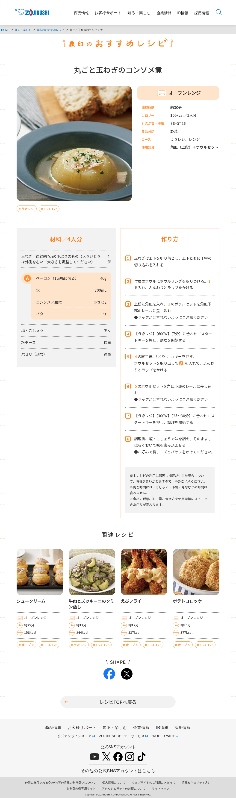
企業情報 (164, 12)
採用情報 (201, 12)
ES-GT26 (50, 208)
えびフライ (131, 601)
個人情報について (114, 782)
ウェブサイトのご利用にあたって (153, 782)
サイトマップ (160, 788)
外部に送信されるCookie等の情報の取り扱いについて (60, 782)
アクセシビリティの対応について (124, 788)
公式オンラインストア (74, 735)
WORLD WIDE (163, 735)
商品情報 (81, 12)
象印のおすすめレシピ (50, 29)
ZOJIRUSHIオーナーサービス (122, 735)
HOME (5, 29)
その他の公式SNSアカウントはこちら (118, 770)
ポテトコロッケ (187, 601)
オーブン (27, 645)
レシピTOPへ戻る (118, 701)
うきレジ (27, 208)
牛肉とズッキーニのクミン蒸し (91, 604)
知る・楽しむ (139, 12)
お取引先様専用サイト (81, 788)
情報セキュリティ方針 (196, 782)
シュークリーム (31, 601)
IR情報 (182, 12)
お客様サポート (108, 12)
